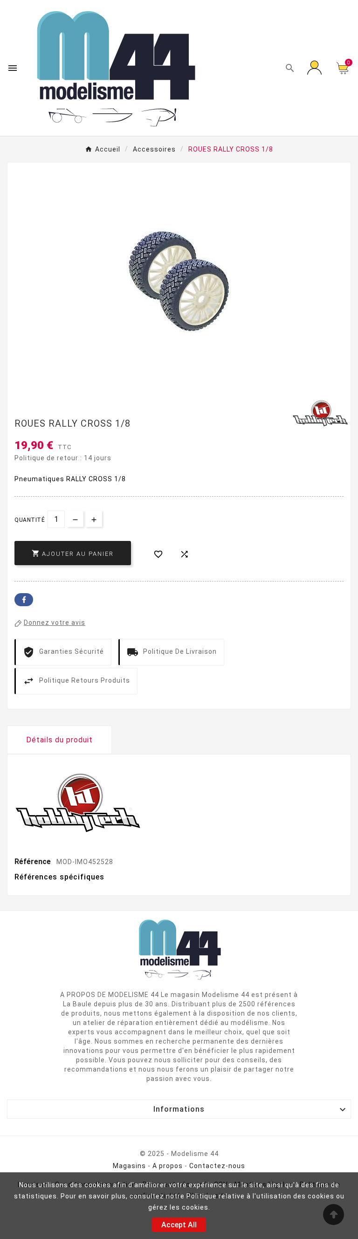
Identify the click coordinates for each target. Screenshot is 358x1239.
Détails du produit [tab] (59, 739)
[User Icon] (316, 68)
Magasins (129, 1166)
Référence (33, 861)
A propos (167, 1166)
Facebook (23, 599)
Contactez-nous (217, 1166)
